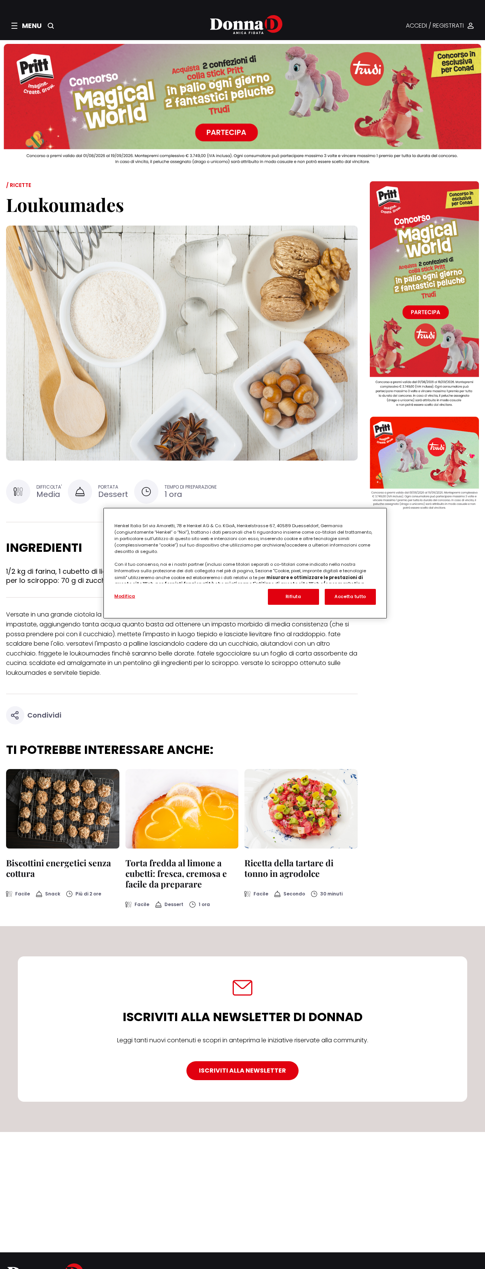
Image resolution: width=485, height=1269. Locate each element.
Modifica (124, 596)
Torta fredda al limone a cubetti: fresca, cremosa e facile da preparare (176, 873)
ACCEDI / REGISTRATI (435, 26)
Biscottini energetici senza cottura (58, 868)
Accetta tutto (350, 596)
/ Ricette (18, 185)
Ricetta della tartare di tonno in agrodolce (288, 868)
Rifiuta (293, 596)
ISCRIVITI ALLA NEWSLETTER (242, 1070)
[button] (26, 25)
